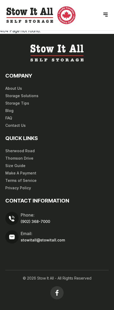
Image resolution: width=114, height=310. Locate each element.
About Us (13, 88)
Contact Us (15, 125)
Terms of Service (21, 180)
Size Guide (15, 165)
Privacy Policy (18, 188)
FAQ (8, 118)
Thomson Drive (19, 158)
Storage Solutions (21, 95)
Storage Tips (17, 103)
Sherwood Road (20, 151)
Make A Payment (20, 173)
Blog (9, 110)
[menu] (105, 14)
